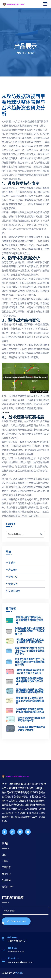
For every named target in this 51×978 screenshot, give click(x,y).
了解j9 (11, 562)
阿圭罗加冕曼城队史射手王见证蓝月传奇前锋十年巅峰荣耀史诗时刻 (29, 662)
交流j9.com (14, 591)
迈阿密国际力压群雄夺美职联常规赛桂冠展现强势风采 (29, 691)
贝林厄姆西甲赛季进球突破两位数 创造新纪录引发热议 (30, 710)
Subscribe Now (18, 921)
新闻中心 (12, 576)
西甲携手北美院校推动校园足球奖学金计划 (31, 728)
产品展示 (12, 569)
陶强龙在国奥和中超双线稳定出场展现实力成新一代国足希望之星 (30, 631)
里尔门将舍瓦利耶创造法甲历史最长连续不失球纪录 (30, 671)
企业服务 (12, 583)
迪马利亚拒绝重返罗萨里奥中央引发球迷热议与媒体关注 (29, 681)
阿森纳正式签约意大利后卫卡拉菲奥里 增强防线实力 (30, 641)
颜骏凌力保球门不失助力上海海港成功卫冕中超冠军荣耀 (29, 620)
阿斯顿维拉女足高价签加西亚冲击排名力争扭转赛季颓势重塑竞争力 (29, 651)
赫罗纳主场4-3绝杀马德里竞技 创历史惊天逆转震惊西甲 (30, 701)
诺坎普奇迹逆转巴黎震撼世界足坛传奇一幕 (31, 719)
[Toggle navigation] (46, 4)
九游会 (18, 973)
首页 (19, 53)
